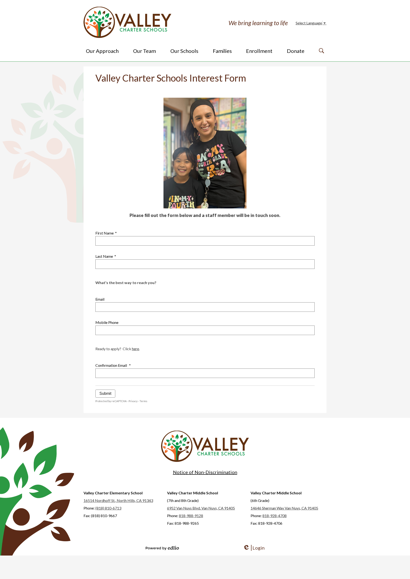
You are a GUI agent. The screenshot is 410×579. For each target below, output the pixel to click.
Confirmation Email (113, 365)
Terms (143, 401)
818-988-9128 (191, 515)
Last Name (105, 256)
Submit (105, 393)
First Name (106, 233)
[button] (102, 50)
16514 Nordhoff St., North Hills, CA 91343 (118, 500)
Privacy (133, 401)
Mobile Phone (106, 322)
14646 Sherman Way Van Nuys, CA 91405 (284, 508)
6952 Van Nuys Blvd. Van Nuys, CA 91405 (201, 508)
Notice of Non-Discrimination (205, 472)
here (135, 348)
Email (99, 299)
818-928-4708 (274, 515)
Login (254, 548)
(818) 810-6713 (108, 508)
